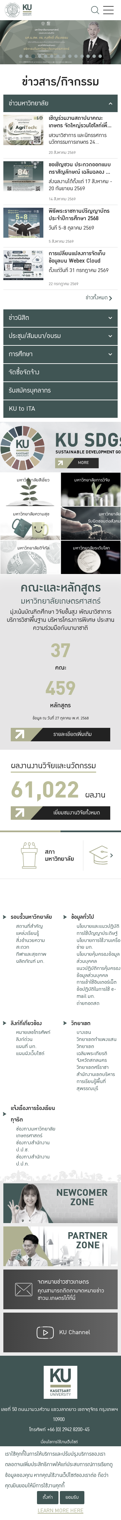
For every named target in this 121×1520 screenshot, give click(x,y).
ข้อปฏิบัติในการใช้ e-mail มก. (96, 992)
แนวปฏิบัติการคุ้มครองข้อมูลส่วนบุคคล (99, 971)
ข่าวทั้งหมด (97, 298)
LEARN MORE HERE (60, 1511)
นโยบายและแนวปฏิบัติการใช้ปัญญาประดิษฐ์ (98, 929)
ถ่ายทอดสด (88, 1003)
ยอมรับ (72, 1497)
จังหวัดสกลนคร (92, 1054)
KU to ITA (22, 408)
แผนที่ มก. (26, 1046)
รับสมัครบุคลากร (30, 390)
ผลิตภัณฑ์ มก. (30, 961)
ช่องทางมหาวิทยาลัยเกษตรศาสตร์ (35, 1132)
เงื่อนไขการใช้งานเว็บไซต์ (59, 1442)
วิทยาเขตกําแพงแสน (97, 1039)
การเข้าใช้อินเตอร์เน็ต (97, 982)
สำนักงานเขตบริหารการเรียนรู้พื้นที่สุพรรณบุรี (96, 1081)
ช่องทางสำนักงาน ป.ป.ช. (33, 1146)
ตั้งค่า (48, 1497)
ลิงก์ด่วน (24, 1039)
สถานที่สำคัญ (29, 926)
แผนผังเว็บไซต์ (30, 1053)
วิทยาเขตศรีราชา (93, 1067)
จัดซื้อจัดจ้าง (24, 372)
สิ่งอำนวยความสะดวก (30, 943)
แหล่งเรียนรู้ (27, 933)
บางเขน (84, 1032)
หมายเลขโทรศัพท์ (33, 1032)
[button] (21, 56)
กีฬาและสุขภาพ (31, 954)
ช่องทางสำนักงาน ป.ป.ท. (33, 1160)
